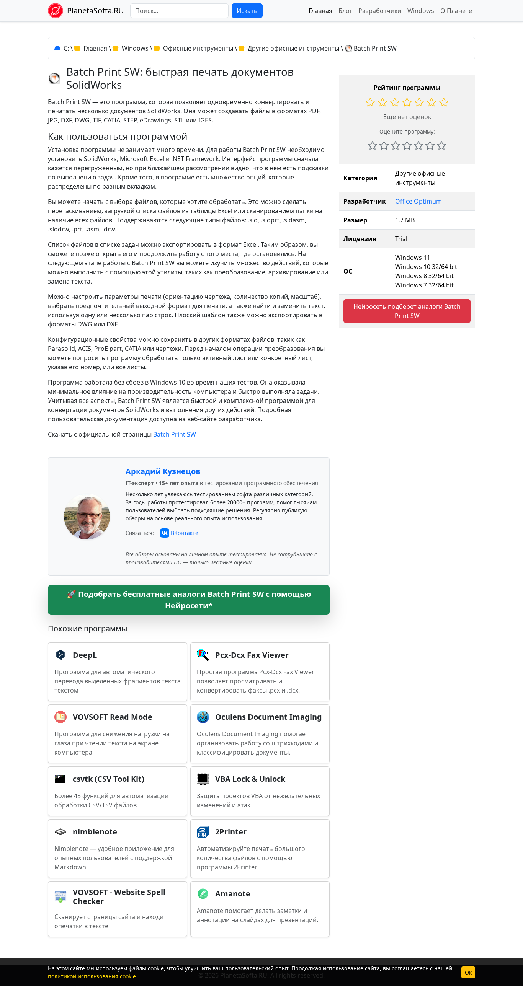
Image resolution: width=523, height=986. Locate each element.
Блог (345, 11)
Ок (468, 972)
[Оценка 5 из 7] (418, 145)
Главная (320, 11)
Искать (247, 11)
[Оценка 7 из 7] (441, 145)
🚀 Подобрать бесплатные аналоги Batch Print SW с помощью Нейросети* (189, 600)
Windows (420, 11)
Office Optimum (418, 201)
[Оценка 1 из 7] (372, 145)
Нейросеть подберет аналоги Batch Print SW (407, 311)
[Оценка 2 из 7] (384, 145)
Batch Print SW (174, 434)
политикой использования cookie (92, 976)
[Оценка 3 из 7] (395, 145)
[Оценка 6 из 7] (430, 145)
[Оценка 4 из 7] (407, 145)
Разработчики (379, 11)
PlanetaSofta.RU (95, 10)
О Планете (456, 11)
